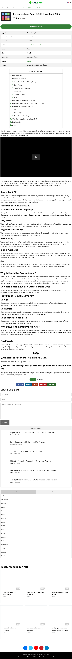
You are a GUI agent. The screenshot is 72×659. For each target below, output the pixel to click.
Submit (5, 423)
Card (2, 511)
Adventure (4, 500)
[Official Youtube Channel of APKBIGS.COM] (36, 648)
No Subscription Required (23, 116)
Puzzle (3, 533)
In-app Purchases (20, 94)
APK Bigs (16, 18)
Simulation (4, 544)
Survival (3, 556)
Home (3, 8)
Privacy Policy (42, 657)
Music (14, 8)
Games (9, 8)
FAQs (14, 125)
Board (3, 507)
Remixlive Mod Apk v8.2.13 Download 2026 (29, 8)
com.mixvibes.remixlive (34, 45)
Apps (53, 492)
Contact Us (51, 657)
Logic (3, 522)
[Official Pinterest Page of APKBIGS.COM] (41, 648)
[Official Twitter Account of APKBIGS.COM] (31, 648)
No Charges (18, 113)
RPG (2, 541)
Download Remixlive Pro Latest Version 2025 (28, 103)
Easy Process (18, 85)
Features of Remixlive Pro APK (22, 107)
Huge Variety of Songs (22, 88)
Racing (3, 537)
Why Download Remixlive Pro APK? (24, 119)
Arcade (3, 503)
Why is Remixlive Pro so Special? (23, 100)
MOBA (3, 526)
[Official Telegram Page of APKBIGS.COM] (47, 648)
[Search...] (64, 1)
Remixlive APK (17, 76)
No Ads (16, 110)
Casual (3, 514)
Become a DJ (18, 91)
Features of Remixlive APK (21, 79)
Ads (15, 97)
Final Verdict (16, 122)
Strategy (4, 552)
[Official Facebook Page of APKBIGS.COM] (25, 648)
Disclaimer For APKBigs (31, 657)
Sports (3, 548)
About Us (20, 657)
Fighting (3, 518)
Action (3, 496)
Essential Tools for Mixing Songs (25, 82)
